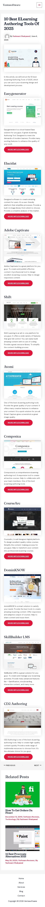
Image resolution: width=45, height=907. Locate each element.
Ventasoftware (11, 4)
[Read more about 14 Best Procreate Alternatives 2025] (22, 838)
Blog (21, 891)
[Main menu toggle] (39, 5)
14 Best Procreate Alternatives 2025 (15, 855)
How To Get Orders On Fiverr (18, 811)
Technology (10, 819)
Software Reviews (31, 817)
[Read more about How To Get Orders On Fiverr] (22, 794)
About (21, 882)
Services (21, 887)
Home (21, 878)
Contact (21, 895)
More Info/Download (18, 149)
